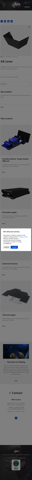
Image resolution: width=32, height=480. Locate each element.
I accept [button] (14, 247)
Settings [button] (6, 247)
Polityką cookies (23, 237)
